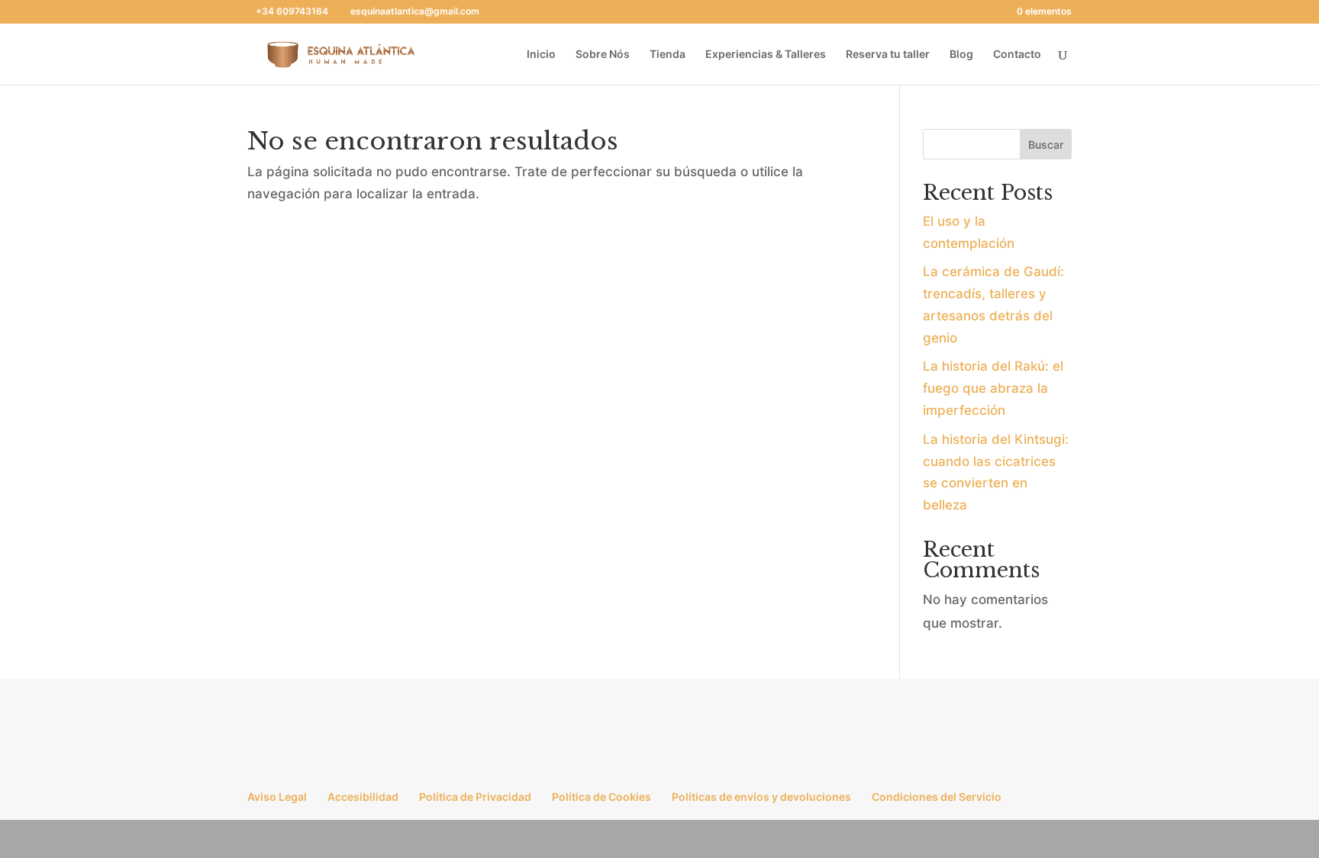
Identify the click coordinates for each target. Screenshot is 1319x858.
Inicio (541, 54)
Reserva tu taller (888, 54)
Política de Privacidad (475, 796)
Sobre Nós (603, 54)
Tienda (667, 54)
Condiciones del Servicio (936, 796)
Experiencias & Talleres (765, 54)
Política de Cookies (601, 796)
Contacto (1017, 54)
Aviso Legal (277, 796)
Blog (961, 54)
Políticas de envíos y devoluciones (761, 796)
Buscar (1045, 144)
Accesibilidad (362, 796)
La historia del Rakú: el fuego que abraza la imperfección (993, 388)
